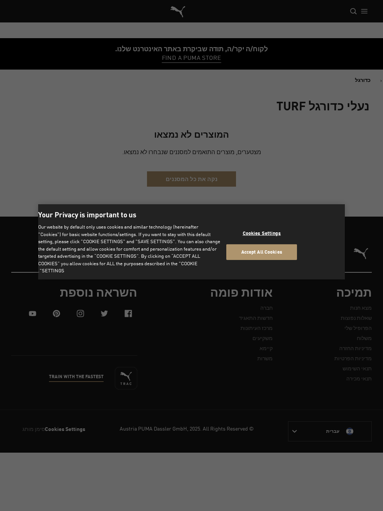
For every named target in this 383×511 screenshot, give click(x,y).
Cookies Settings (262, 233)
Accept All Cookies (261, 252)
